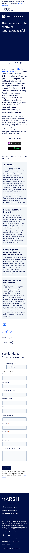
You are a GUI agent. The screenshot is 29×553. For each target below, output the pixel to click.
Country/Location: (8, 415)
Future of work (7, 342)
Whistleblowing (6, 541)
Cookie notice (15, 541)
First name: (5, 374)
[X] (3, 535)
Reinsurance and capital (9, 507)
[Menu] (26, 10)
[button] (27, 3)
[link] (3, 331)
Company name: (7, 399)
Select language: (11, 364)
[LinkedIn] (8, 535)
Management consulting (10, 513)
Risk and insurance (8, 504)
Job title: (4, 423)
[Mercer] (7, 9)
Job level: (5, 432)
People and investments (9, 510)
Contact (4, 326)
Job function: (6, 440)
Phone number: (7, 407)
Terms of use (5, 539)
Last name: (5, 382)
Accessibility (23, 539)
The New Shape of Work (13, 70)
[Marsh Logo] (10, 499)
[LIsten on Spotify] (14, 148)
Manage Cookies (6, 544)
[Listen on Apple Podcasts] (14, 143)
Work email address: (8, 390)
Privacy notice (14, 539)
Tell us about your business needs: (12, 448)
